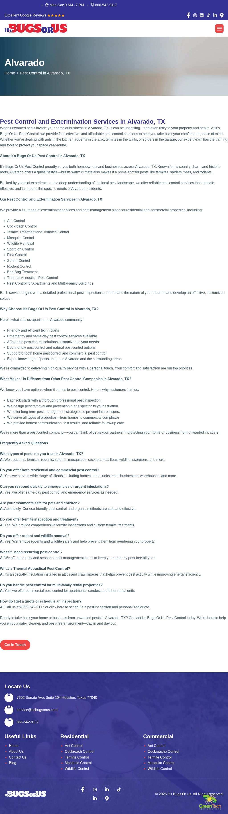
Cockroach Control (79, 751)
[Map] (222, 15)
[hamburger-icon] (219, 28)
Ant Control (74, 746)
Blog (12, 763)
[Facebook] (188, 15)
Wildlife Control (77, 769)
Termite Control (77, 757)
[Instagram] (94, 789)
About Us (16, 751)
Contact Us (17, 757)
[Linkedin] (202, 15)
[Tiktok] (208, 15)
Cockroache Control (163, 751)
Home (13, 746)
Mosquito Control (78, 763)
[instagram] (195, 15)
